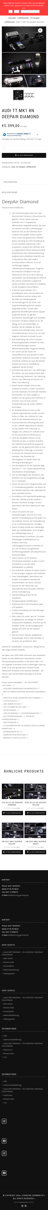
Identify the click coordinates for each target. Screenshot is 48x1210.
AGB (5, 1036)
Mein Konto (8, 958)
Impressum (7, 1050)
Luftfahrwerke (23, 18)
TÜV (5, 1057)
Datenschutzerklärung (30, 11)
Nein (16, 11)
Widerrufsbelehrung (11, 970)
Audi (13, 167)
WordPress (30, 1202)
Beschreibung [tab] (10, 182)
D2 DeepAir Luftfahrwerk (26, 167)
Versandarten (8, 966)
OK (10, 11)
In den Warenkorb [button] (13, 813)
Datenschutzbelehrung (12, 1039)
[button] (40, 30)
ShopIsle (17, 1202)
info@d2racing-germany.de (18, 895)
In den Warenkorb (25, 155)
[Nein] (45, 8)
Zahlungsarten (9, 973)
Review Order (8, 962)
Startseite (12, 18)
